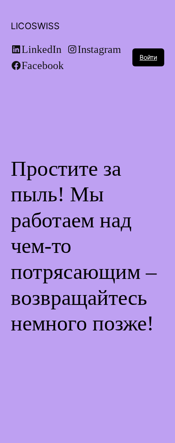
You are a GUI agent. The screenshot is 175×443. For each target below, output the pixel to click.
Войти (148, 57)
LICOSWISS (35, 26)
